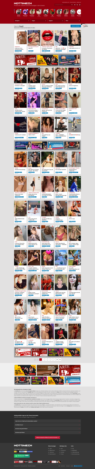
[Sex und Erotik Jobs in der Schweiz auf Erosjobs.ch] (16, 461)
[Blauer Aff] (39, 145)
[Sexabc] (35, 461)
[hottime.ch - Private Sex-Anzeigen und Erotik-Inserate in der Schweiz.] (23, 3)
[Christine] (66, 12)
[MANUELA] (59, 12)
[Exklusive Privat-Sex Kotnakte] (72, 145)
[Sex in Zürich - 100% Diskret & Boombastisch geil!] (69, 60)
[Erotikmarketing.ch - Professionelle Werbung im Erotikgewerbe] (23, 145)
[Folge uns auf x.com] (77, 5)
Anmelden (79, 2)
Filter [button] (67, 20)
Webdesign (74, 450)
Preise (62, 454)
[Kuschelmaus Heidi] (25, 12)
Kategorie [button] (17, 20)
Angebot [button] (51, 20)
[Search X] (44, 461)
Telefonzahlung (75, 452)
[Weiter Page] (57, 359)
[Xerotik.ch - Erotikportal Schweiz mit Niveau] (26, 461)
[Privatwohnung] (52, 12)
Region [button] (33, 20)
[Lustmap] (54, 461)
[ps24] (49, 461)
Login (50, 448)
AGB (62, 448)
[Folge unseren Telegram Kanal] (74, 5)
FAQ (73, 448)
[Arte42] (25, 60)
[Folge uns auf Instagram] (80, 5)
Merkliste (65, 2)
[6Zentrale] (58, 461)
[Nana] (32, 12)
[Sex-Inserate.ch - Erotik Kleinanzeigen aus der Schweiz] (30, 461)
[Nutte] (40, 461)
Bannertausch (52, 454)
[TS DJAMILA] (39, 12)
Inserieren (51, 452)
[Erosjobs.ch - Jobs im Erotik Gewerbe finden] (23, 352)
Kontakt (62, 452)
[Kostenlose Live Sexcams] (47, 60)
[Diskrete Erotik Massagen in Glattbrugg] (47, 370)
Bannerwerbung (75, 454)
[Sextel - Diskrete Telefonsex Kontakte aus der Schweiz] (55, 352)
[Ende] (60, 359)
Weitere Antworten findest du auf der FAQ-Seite (46, 437)
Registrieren (73, 2)
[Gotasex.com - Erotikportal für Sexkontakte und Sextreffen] (21, 461)
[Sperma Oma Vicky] (18, 12)
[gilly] (45, 12)
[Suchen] (72, 5)
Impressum (63, 450)
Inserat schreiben (76, 26)
